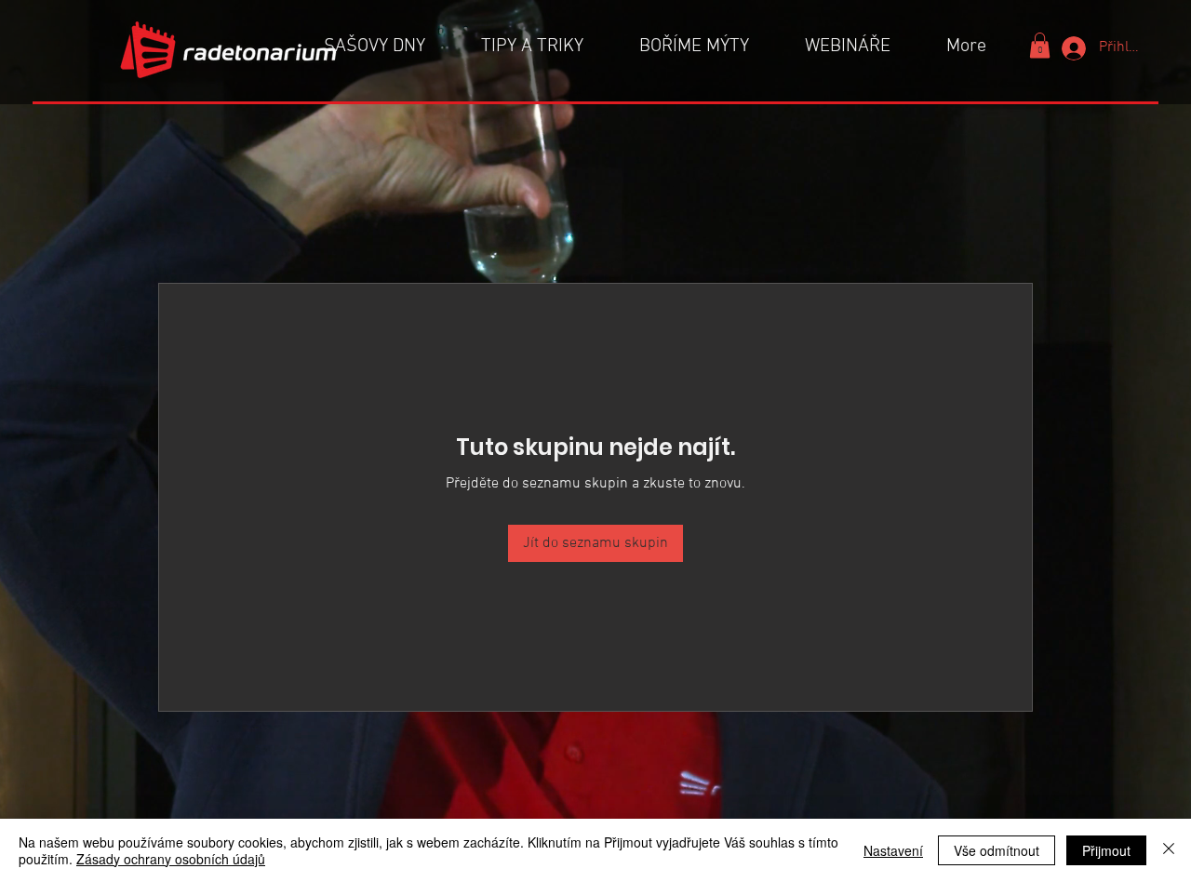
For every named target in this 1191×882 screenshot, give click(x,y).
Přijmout (1106, 850)
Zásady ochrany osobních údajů (170, 858)
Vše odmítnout (996, 850)
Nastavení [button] (893, 850)
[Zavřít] (1169, 850)
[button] (1039, 45)
